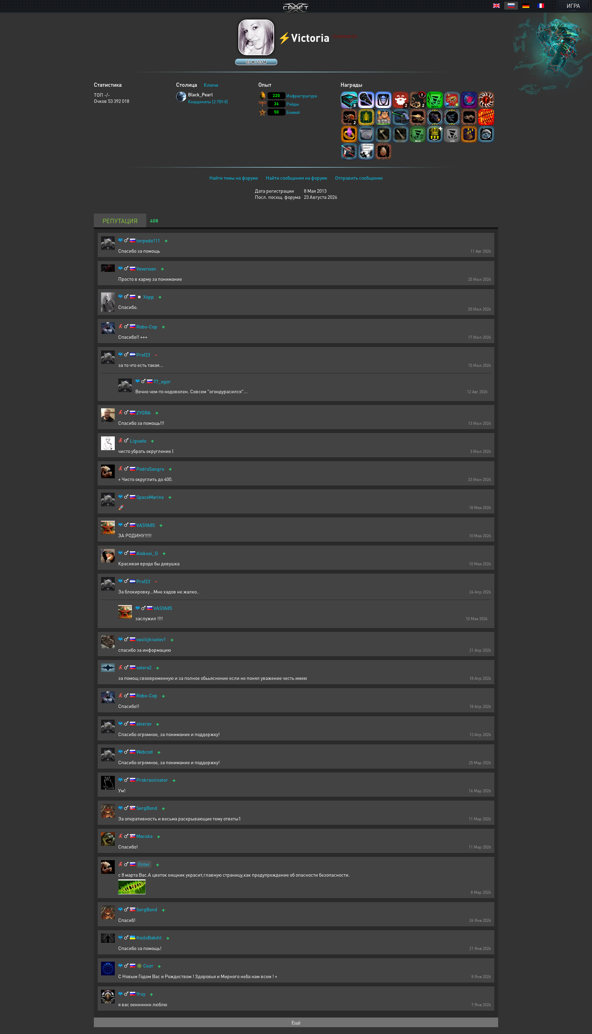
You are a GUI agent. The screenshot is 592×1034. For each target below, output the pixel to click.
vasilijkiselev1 (151, 639)
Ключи (211, 85)
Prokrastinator (152, 780)
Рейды (292, 104)
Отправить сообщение (359, 178)
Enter (144, 864)
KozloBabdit (149, 937)
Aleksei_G (147, 553)
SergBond (146, 808)
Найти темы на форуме (233, 178)
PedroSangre (150, 469)
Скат (148, 966)
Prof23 (143, 355)
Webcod (144, 752)
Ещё (296, 1022)
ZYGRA (143, 413)
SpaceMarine (150, 497)
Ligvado (138, 441)
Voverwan (146, 269)
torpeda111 (148, 240)
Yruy (140, 994)
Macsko (144, 836)
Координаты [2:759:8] (208, 101)
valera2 (143, 667)
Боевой (293, 112)
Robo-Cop (146, 326)
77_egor (162, 381)
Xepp (148, 297)
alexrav (143, 723)
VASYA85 (145, 525)
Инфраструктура (301, 95)
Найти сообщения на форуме (296, 178)
